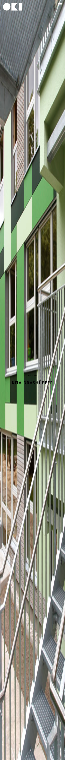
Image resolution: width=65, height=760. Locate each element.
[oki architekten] (12, 7)
